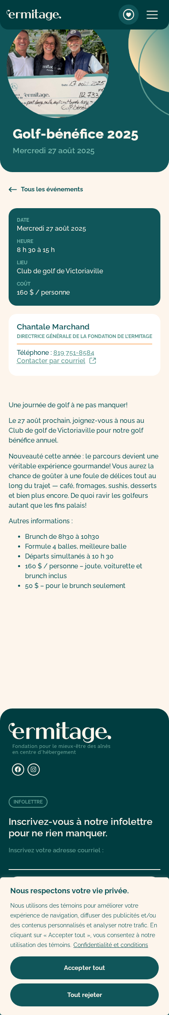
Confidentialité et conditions (110, 945)
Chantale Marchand (53, 326)
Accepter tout (84, 968)
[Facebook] (18, 769)
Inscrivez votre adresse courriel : (56, 850)
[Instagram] (33, 769)
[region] (84, 946)
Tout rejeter (84, 995)
